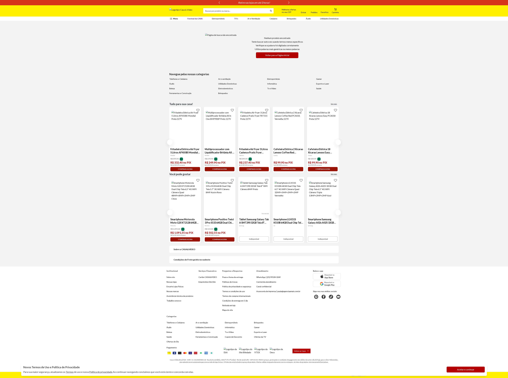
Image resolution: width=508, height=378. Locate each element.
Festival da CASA (195, 18)
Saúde (318, 88)
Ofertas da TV (260, 337)
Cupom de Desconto (233, 337)
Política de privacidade (100, 371)
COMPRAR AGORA (185, 169)
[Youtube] (338, 297)
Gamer (319, 79)
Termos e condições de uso (233, 291)
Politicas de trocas (229, 282)
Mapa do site (227, 310)
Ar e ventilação (224, 79)
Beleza (172, 88)
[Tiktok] (331, 297)
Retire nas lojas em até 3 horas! (254, 2)
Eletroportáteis (218, 18)
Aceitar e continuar (465, 369)
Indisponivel (254, 239)
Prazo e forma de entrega (232, 277)
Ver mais (334, 104)
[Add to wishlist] (198, 110)
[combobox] (235, 10)
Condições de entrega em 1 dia (235, 301)
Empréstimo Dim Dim (207, 282)
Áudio (308, 18)
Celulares (273, 18)
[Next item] (288, 2)
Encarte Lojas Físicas (175, 286)
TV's (236, 18)
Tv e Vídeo (271, 88)
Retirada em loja (228, 305)
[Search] (271, 10)
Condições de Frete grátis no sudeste (192, 259)
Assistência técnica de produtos (180, 296)
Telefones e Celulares (178, 79)
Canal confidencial (263, 286)
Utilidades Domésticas (329, 18)
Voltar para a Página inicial (277, 55)
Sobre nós (171, 277)
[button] (286, 11)
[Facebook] (323, 297)
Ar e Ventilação (254, 18)
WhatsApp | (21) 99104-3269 (268, 277)
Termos (70, 371)
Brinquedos (291, 18)
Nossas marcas (173, 291)
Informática (272, 84)
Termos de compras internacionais (236, 296)
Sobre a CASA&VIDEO (184, 249)
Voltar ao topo (300, 351)
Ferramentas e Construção (180, 93)
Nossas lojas (172, 282)
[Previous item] (219, 2)
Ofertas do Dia (173, 341)
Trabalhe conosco (174, 301)
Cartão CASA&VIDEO (208, 277)
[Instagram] (316, 297)
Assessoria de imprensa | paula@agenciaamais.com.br (278, 291)
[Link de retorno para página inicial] (185, 10)
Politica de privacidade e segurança (236, 286)
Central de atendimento (266, 282)
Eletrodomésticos (225, 88)
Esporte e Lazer (322, 84)
